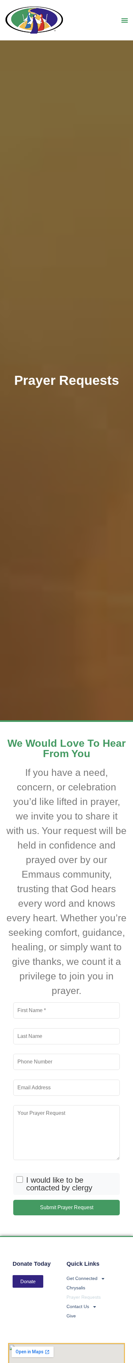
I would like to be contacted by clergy (59, 1184)
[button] (124, 20)
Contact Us (77, 1306)
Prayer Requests (83, 1297)
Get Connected (81, 1278)
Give (71, 1315)
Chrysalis (75, 1287)
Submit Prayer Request (66, 1207)
